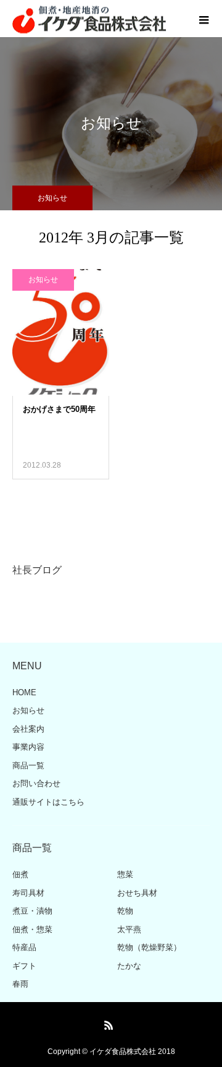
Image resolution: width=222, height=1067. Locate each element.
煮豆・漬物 (32, 910)
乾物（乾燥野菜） (149, 947)
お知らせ (43, 279)
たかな (129, 966)
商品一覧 (28, 765)
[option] (111, 571)
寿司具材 (28, 893)
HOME (24, 692)
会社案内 (28, 729)
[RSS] (109, 1025)
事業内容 (28, 747)
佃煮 (20, 874)
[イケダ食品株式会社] (89, 18)
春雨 (20, 983)
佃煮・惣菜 (32, 929)
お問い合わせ (36, 783)
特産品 (24, 947)
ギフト (24, 966)
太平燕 (129, 929)
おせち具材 (137, 893)
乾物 (125, 910)
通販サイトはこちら (48, 802)
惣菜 (125, 874)
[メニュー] (203, 18)
